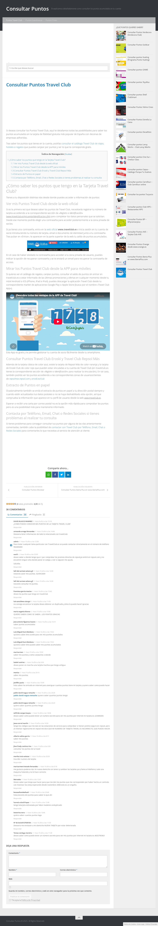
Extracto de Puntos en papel (25, 174)
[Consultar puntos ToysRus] (121, 86)
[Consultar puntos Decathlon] (121, 135)
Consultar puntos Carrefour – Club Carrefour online (140, 183)
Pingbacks (38, 514)
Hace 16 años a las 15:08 (41, 611)
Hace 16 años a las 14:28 (44, 581)
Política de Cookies (130, 924)
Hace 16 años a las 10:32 (34, 652)
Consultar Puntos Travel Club (140, 269)
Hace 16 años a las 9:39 (35, 662)
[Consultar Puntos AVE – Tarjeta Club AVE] (121, 235)
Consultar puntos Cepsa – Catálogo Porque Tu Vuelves (139, 170)
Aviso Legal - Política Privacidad (147, 924)
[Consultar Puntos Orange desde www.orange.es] (121, 248)
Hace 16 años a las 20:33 (41, 756)
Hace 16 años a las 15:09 (35, 683)
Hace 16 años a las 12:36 (30, 541)
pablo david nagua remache (26, 695)
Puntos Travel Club (14, 20)
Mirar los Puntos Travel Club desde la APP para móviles (38, 167)
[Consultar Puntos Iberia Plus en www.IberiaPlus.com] (121, 260)
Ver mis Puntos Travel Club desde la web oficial (34, 163)
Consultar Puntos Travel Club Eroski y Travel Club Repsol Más (41, 170)
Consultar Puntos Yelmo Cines (140, 107)
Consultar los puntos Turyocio (140, 194)
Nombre (13, 870)
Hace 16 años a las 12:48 (40, 802)
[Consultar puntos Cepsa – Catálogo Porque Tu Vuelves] (121, 173)
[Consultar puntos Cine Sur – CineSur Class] (121, 160)
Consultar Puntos (27, 8)
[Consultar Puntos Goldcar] (121, 48)
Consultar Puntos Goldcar (138, 44)
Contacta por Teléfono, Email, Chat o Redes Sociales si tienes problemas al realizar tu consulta (56, 177)
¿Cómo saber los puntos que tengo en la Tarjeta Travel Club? (36, 159)
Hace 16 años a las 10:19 (47, 622)
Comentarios (18, 514)
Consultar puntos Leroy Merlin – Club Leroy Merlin (139, 145)
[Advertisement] (58, 43)
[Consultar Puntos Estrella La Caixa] (121, 123)
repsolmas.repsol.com (19, 378)
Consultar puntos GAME (138, 69)
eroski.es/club (38, 378)
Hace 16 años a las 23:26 (46, 693)
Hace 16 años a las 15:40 (43, 591)
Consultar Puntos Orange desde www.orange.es (138, 245)
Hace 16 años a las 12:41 (32, 779)
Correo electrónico (68, 870)
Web (10, 879)
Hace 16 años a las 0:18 (48, 766)
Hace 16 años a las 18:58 (42, 713)
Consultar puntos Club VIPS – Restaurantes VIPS (140, 208)
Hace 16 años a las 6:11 (40, 736)
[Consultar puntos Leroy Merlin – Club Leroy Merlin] (121, 148)
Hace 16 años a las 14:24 (39, 723)
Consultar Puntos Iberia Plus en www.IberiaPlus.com (140, 258)
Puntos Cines (51, 20)
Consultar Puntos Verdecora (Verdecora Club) (139, 33)
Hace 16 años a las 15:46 (36, 812)
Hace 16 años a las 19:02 (45, 632)
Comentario (14, 853)
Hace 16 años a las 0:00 (42, 746)
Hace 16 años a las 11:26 (43, 833)
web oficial (52, 229)
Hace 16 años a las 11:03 (41, 601)
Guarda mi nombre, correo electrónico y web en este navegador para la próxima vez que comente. (50, 891)
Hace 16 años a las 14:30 (44, 571)
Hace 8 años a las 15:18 (43, 521)
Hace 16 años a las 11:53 (42, 823)
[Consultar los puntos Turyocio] (121, 198)
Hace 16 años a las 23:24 (46, 703)
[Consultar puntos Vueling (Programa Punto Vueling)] (121, 61)
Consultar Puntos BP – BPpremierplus (137, 220)
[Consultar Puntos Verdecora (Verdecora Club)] (121, 36)
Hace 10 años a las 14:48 (46, 531)
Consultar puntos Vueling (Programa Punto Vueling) (138, 58)
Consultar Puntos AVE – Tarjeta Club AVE (138, 233)
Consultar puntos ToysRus (138, 82)
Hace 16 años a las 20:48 (40, 792)
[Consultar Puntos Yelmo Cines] (121, 110)
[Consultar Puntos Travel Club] (121, 273)
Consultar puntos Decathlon (139, 132)
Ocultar (68, 154)
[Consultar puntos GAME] (121, 73)
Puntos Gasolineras (34, 20)
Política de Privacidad (30, 900)
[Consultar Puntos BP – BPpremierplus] (121, 223)
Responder (18, 527)
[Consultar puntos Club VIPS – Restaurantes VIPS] (121, 210)
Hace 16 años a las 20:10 (30, 672)
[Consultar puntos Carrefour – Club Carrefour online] (121, 185)
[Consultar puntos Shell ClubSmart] (121, 98)
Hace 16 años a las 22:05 (29, 554)
